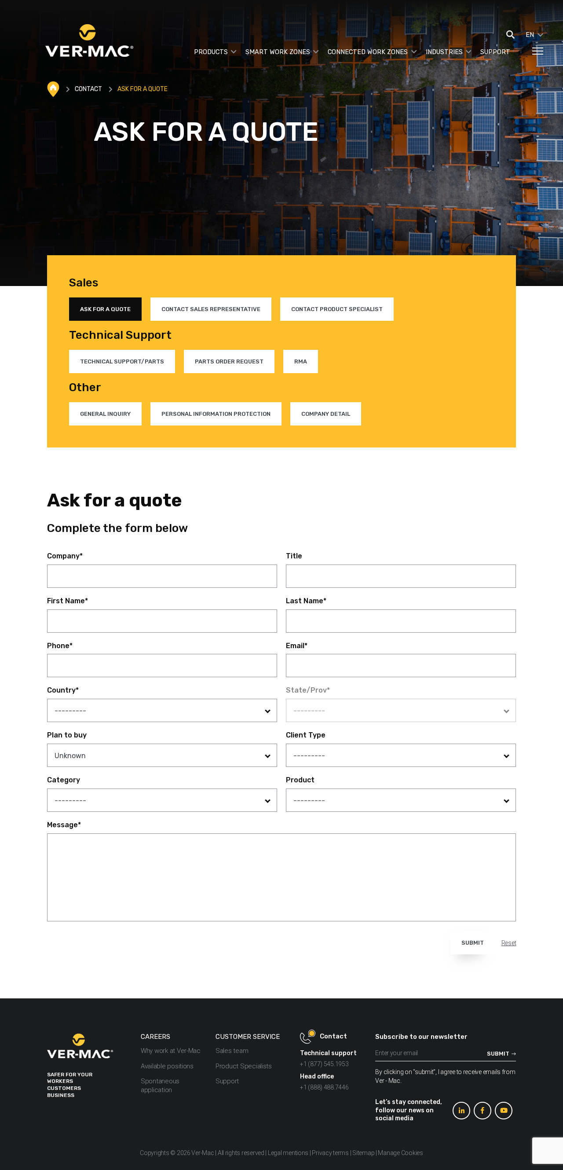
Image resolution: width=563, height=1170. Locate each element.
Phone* (60, 646)
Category (63, 780)
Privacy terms (330, 1152)
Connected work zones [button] (368, 52)
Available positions (167, 1066)
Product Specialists (244, 1066)
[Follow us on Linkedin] (461, 1110)
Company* (65, 556)
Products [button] (211, 52)
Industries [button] (444, 52)
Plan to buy (67, 735)
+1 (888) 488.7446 (324, 1087)
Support (495, 52)
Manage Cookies (400, 1152)
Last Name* (306, 601)
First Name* (67, 601)
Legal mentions (288, 1152)
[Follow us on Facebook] (482, 1110)
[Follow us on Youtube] (503, 1110)
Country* (63, 690)
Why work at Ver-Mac (171, 1051)
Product (300, 780)
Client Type (305, 735)
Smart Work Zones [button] (277, 52)
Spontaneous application (160, 1085)
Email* (296, 646)
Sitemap (363, 1152)
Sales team (232, 1051)
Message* (64, 825)
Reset (508, 942)
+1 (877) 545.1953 (324, 1063)
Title (294, 556)
